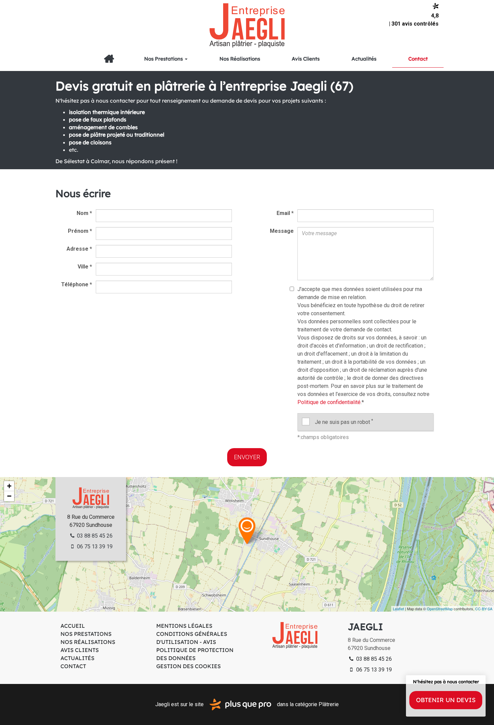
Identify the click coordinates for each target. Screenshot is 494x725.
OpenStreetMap (440, 608)
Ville (85, 266)
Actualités (364, 59)
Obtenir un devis (446, 700)
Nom (84, 213)
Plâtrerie (329, 704)
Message (282, 231)
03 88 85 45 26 (94, 536)
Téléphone (76, 284)
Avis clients (306, 59)
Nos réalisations (239, 59)
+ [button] (9, 486)
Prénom (80, 231)
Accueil (109, 58)
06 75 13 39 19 (94, 546)
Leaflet (398, 608)
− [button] (9, 496)
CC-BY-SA (483, 608)
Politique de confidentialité (329, 402)
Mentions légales (184, 625)
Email (285, 213)
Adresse (79, 249)
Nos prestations (164, 59)
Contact (418, 59)
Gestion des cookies (188, 666)
